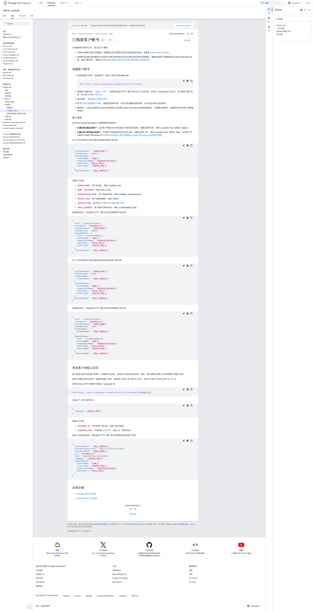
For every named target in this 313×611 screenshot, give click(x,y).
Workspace (24, 3)
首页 (41, 3)
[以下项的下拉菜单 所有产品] (70, 3)
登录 (308, 3)
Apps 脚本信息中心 (119, 574)
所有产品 (63, 3)
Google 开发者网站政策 (179, 524)
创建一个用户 (101, 91)
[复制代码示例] (192, 81)
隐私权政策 (46, 606)
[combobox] (272, 3)
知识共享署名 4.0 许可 (105, 524)
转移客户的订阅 (95, 94)
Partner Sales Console (159, 52)
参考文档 (22, 16)
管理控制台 (51, 3)
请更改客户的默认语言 (97, 99)
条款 (37, 606)
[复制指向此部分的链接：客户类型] (84, 117)
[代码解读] (184, 81)
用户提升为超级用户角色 (90, 103)
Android (66, 596)
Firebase (88, 596)
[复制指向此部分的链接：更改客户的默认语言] (101, 368)
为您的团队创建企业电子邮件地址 (116, 60)
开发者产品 (40, 574)
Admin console (11, 10)
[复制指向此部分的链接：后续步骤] (86, 487)
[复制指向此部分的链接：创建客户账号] (92, 69)
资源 (76, 3)
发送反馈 (187, 40)
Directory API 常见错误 (87, 498)
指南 (12, 16)
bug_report (301, 9)
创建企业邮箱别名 (142, 60)
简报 (190, 574)
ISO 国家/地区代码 (116, 203)
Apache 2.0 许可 (143, 524)
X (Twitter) (193, 578)
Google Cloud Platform (105, 596)
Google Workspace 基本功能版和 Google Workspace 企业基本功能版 (132, 135)
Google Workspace (85, 34)
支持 (31, 16)
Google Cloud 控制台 (120, 578)
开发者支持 (40, 582)
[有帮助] (188, 34)
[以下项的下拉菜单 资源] (81, 3)
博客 (190, 570)
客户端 (171, 379)
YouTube (192, 582)
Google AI (123, 596)
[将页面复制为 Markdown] (110, 40)
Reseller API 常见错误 (86, 494)
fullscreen (305, 9)
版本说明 (39, 578)
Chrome (77, 596)
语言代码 (107, 430)
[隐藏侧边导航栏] (29, 606)
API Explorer (117, 582)
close (309, 9)
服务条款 (39, 586)
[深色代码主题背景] (188, 81)
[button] (16, 46)
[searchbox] (16, 24)
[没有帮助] (192, 34)
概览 (4, 16)
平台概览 (39, 570)
